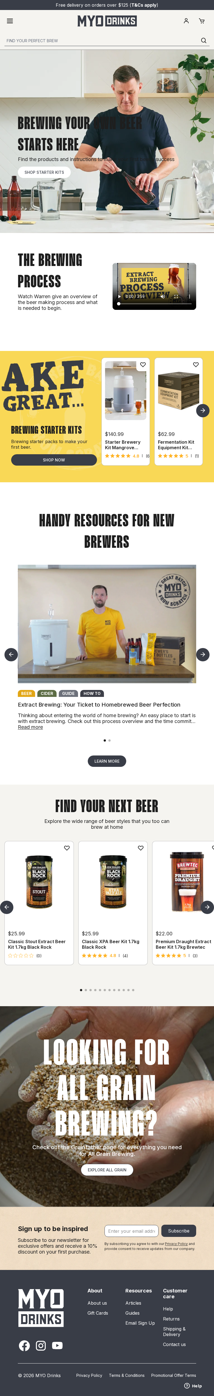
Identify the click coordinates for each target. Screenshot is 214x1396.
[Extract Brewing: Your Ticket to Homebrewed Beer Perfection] (107, 624)
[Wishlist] (143, 364)
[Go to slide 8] (114, 990)
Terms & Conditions (127, 1375)
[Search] (204, 40)
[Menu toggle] (10, 21)
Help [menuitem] (168, 1309)
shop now (54, 460)
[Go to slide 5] (100, 990)
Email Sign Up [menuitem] (140, 1323)
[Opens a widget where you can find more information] (193, 1386)
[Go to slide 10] (124, 990)
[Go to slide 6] (105, 990)
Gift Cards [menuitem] (97, 1313)
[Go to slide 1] (105, 740)
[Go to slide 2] (109, 740)
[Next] (203, 410)
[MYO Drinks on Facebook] (24, 1345)
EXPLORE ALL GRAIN (107, 1169)
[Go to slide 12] (133, 990)
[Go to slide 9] (119, 990)
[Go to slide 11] (128, 990)
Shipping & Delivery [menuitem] (174, 1331)
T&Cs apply (144, 5)
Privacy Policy (176, 1244)
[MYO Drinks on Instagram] (40, 1345)
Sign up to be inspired (53, 1229)
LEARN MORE (107, 761)
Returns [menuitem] (171, 1319)
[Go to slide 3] (90, 990)
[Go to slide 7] (109, 990)
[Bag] (202, 21)
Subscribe (178, 1231)
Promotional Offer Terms (173, 1375)
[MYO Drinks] (107, 21)
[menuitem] (186, 21)
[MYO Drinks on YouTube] (57, 1345)
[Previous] (11, 654)
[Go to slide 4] (95, 990)
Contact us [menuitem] (174, 1344)
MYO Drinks (48, 1375)
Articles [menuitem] (133, 1303)
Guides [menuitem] (132, 1313)
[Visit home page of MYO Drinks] (41, 1308)
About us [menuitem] (97, 1303)
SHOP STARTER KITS (44, 172)
